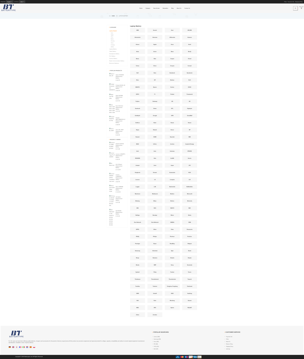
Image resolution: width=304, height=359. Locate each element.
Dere (155, 73)
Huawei (137, 137)
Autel (189, 44)
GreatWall (189, 115)
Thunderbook (155, 279)
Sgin (172, 250)
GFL (172, 108)
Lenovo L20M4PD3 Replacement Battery (119, 177)
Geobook (137, 108)
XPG (155, 307)
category (148, 8)
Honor (172, 129)
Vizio (155, 300)
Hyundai (172, 137)
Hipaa (137, 129)
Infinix (155, 144)
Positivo (189, 236)
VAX (137, 300)
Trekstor (155, 286)
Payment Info (291, 1)
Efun (137, 80)
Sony (172, 265)
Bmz (155, 58)
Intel (137, 151)
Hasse (189, 122)
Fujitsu (137, 101)
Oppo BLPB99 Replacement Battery (119, 97)
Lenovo (137, 179)
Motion (172, 201)
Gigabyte (189, 108)
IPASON (190, 151)
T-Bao (155, 272)
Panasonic (189, 229)
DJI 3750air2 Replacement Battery (119, 166)
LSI (189, 179)
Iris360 (172, 158)
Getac (155, 108)
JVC (190, 165)
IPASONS (137, 158)
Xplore (172, 307)
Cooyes (172, 65)
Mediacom (155, 193)
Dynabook (189, 73)
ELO (189, 80)
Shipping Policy (299, 1)
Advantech (137, 37)
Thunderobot (172, 279)
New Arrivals (156, 8)
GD (172, 101)
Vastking (189, 293)
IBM (190, 137)
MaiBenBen (190, 186)
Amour (137, 44)
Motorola (189, 201)
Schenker (154, 250)
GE (189, 101)
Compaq (113, 44)
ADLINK (190, 30)
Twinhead (189, 286)
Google (155, 115)
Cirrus (137, 65)
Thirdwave (137, 279)
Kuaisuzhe (172, 172)
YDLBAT (189, 307)
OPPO (137, 229)
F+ (155, 94)
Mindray (137, 201)
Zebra (137, 314)
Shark (189, 250)
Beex (172, 51)
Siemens (155, 257)
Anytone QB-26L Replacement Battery (120, 145)
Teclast (172, 272)
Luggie (137, 186)
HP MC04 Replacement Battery (119, 198)
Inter (155, 151)
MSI (138, 208)
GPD (172, 115)
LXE (155, 186)
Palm (172, 229)
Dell (137, 73)
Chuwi (189, 58)
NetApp (138, 215)
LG (155, 179)
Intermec (172, 151)
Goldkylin (137, 115)
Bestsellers (165, 8)
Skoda (137, 265)
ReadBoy (172, 243)
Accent (155, 30)
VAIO (172, 293)
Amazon (189, 37)
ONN (189, 222)
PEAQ (137, 236)
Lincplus (172, 179)
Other (154, 229)
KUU (189, 172)
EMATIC (137, 87)
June (155, 165)
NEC (189, 208)
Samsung (137, 250)
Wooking (172, 300)
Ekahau (172, 80)
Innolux (172, 144)
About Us (179, 8)
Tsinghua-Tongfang (172, 286)
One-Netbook (154, 222)
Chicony (113, 40)
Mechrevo (137, 193)
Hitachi (155, 129)
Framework (190, 94)
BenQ (189, 51)
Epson (155, 87)
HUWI (154, 137)
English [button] (9, 1)
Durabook (172, 73)
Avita (137, 51)
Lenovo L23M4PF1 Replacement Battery (120, 155)
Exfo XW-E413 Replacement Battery (119, 107)
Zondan (155, 314)
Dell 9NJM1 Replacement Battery (119, 212)
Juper (172, 165)
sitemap (228, 349)
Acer (172, 30)
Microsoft (189, 193)
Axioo (155, 51)
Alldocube (172, 37)
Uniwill (155, 293)
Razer (154, 243)
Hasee (172, 122)
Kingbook (137, 172)
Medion (172, 193)
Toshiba (137, 286)
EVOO (189, 87)
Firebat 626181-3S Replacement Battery (120, 87)
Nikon (172, 215)
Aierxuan (154, 37)
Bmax (137, 58)
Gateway (155, 101)
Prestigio (137, 243)
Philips (155, 236)
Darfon (112, 46)
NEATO (172, 208)
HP (189, 129)
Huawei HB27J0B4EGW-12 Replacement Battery (120, 120)
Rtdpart (190, 243)
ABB (137, 30)
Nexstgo (155, 215)
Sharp (137, 257)
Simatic (172, 257)
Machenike (172, 186)
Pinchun (172, 236)
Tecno (189, 272)
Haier (155, 122)
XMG (137, 307)
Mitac (154, 201)
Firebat (172, 94)
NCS (155, 208)
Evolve (172, 87)
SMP (155, 265)
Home (113, 16)
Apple (155, 44)
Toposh (190, 279)
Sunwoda (189, 265)
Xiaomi (189, 300)
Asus (172, 44)
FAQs (285, 1)
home (140, 8)
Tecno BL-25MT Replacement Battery (120, 131)
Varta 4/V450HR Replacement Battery (120, 76)
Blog (172, 8)
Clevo (154, 65)
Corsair (190, 65)
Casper (172, 58)
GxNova (137, 122)
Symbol (138, 272)
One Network (137, 222)
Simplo (190, 257)
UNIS (137, 293)
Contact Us (187, 8)
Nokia (189, 215)
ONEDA (172, 222)
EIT (155, 80)
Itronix (189, 158)
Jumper (138, 165)
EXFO (137, 94)
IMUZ (137, 144)
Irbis (155, 158)
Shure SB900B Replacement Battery (119, 188)
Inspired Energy (189, 144)
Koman (155, 172)
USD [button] (21, 1)
